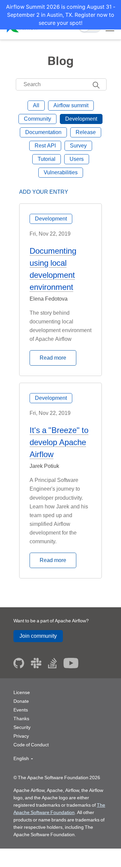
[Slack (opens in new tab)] (36, 663)
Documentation (43, 132)
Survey (78, 145)
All (36, 105)
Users (77, 159)
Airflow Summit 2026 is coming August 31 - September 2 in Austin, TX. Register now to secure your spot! (60, 14)
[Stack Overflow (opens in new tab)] (52, 663)
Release (86, 132)
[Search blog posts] (96, 84)
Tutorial (46, 159)
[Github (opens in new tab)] (18, 663)
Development (81, 119)
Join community (38, 636)
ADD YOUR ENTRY (43, 192)
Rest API (45, 145)
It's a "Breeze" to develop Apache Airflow (59, 442)
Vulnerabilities (61, 172)
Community (37, 119)
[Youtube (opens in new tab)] (71, 663)
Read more (53, 358)
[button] (23, 758)
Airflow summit (70, 105)
